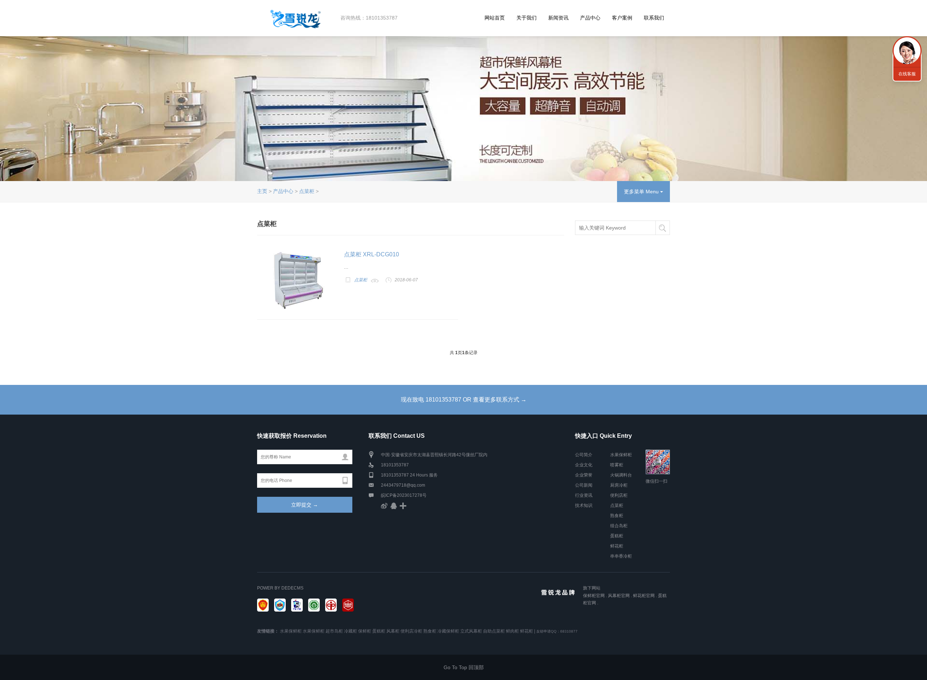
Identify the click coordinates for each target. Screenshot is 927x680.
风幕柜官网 (619, 595)
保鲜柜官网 (594, 595)
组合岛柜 (619, 525)
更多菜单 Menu (642, 191)
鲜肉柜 (512, 631)
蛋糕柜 (616, 535)
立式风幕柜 (471, 631)
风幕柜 (392, 631)
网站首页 (495, 18)
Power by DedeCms (280, 588)
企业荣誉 (583, 475)
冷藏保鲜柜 (448, 631)
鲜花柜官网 (644, 595)
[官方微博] (384, 505)
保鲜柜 (364, 631)
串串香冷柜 (621, 556)
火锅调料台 (621, 475)
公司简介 (583, 454)
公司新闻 (583, 485)
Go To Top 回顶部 (464, 667)
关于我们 (526, 18)
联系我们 (654, 18)
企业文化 (583, 464)
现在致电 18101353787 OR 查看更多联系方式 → (464, 399)
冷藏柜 (350, 631)
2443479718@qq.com (403, 485)
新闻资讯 (558, 18)
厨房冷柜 (619, 485)
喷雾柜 (616, 464)
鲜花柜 (616, 546)
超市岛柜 (334, 631)
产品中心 (590, 18)
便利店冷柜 (411, 631)
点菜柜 (306, 191)
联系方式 (907, 50)
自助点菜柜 (494, 631)
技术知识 (583, 505)
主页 (262, 191)
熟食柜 (616, 515)
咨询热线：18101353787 (369, 17)
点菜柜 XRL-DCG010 (371, 254)
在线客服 (907, 73)
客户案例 (622, 18)
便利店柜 (619, 495)
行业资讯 (583, 495)
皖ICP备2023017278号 (404, 495)
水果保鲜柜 (621, 454)
